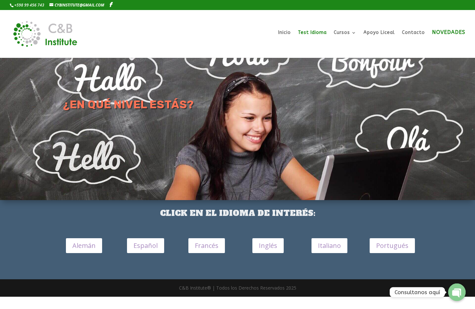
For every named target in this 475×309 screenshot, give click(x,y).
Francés (206, 245)
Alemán (84, 245)
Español (145, 245)
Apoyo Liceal (379, 32)
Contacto (413, 32)
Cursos (342, 32)
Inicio (284, 32)
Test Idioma (312, 32)
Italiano (329, 245)
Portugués (392, 245)
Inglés (268, 245)
